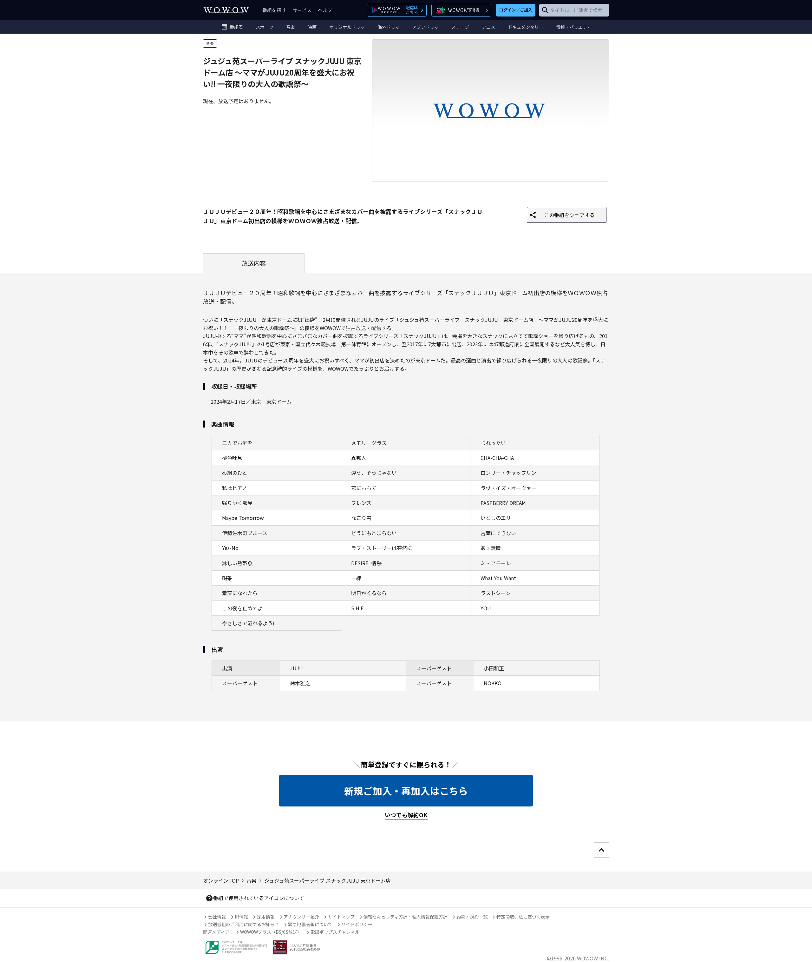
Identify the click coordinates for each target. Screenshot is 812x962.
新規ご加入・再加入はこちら (406, 791)
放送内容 (254, 263)
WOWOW (226, 10)
